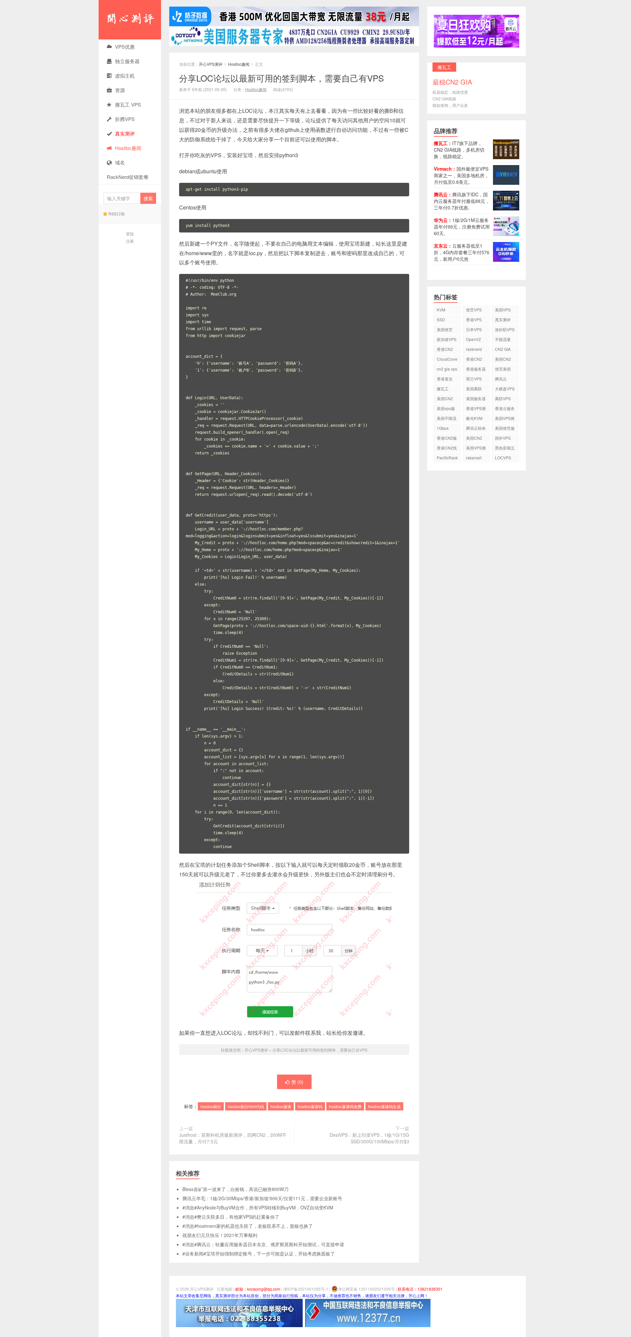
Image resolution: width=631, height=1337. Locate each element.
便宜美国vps (503, 370)
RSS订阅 (116, 213)
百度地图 (224, 1289)
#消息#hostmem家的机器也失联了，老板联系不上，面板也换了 (247, 1226)
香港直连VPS (445, 379)
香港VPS (474, 319)
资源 (120, 89)
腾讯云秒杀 (476, 428)
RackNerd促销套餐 (128, 176)
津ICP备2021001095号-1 (305, 1289)
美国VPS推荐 (505, 419)
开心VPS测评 (130, 19)
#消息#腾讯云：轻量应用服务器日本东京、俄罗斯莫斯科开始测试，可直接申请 (263, 1244)
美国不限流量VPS (446, 419)
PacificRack (447, 457)
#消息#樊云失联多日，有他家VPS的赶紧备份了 (230, 1216)
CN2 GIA (503, 349)
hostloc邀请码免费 (345, 1106)
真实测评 (503, 319)
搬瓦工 (443, 388)
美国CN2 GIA (474, 439)
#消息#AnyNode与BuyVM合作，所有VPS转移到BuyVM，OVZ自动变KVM (257, 1207)
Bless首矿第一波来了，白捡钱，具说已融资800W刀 (235, 1189)
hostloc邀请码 (310, 1106)
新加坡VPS (446, 339)
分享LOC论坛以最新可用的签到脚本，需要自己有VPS (281, 78)
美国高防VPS (474, 389)
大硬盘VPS (505, 388)
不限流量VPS (503, 340)
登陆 (130, 233)
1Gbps (443, 428)
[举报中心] (239, 1312)
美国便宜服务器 (505, 429)
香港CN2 (474, 359)
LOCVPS (503, 457)
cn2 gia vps (447, 369)
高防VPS (503, 398)
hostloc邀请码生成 (384, 1106)
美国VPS (503, 309)
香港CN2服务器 (447, 439)
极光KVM (474, 418)
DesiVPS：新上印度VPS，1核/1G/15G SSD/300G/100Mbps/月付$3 (369, 1138)
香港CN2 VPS (445, 350)
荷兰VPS (474, 378)
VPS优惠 (125, 46)
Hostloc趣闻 (128, 147)
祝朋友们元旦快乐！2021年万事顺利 (219, 1235)
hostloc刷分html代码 (246, 1106)
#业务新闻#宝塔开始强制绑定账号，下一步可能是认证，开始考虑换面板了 (258, 1253)
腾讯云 (501, 378)
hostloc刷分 (210, 1106)
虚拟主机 (125, 75)
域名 (120, 162)
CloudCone (447, 359)
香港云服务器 (505, 409)
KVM (441, 309)
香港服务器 (476, 369)
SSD (441, 319)
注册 (130, 241)
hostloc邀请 (280, 1106)
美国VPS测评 (476, 448)
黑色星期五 (505, 447)
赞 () (297, 1082)
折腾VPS (125, 118)
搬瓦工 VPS (128, 104)
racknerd (474, 349)
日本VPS (474, 329)
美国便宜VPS (445, 330)
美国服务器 (476, 398)
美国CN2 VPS (445, 399)
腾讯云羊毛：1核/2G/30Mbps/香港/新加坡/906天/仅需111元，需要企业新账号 (262, 1198)
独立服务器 (127, 61)
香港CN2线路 (447, 448)
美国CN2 (503, 359)
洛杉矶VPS (505, 329)
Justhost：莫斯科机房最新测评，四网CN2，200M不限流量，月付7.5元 (233, 1138)
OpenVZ (473, 339)
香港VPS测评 (476, 409)
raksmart (473, 457)
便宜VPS (474, 309)
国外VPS (503, 438)
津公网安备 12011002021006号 (366, 1289)
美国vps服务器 (446, 409)
